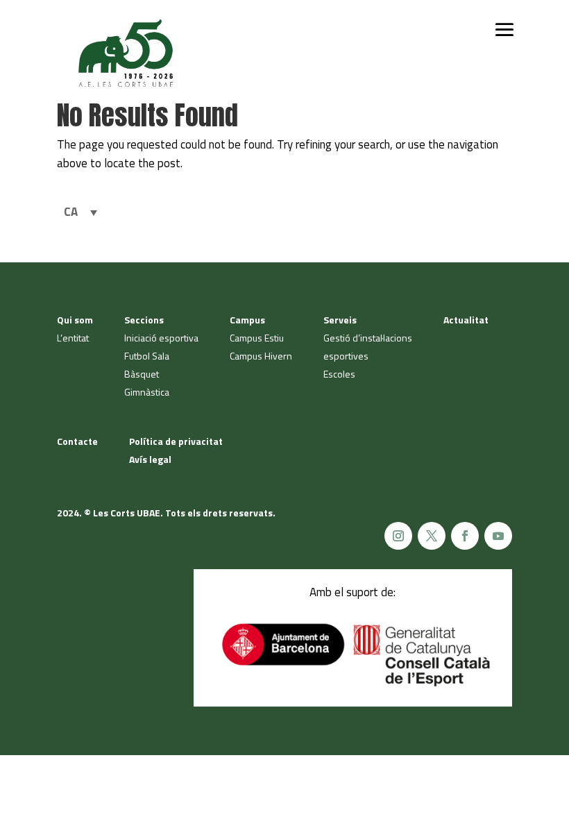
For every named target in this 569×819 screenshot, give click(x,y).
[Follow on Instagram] (398, 536)
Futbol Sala (146, 355)
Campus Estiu (257, 337)
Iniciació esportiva (161, 337)
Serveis (340, 319)
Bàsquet (141, 373)
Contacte (77, 441)
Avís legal (150, 459)
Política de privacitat (176, 441)
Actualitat (466, 319)
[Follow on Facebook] (465, 536)
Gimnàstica (146, 392)
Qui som (75, 319)
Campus (247, 319)
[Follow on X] (431, 536)
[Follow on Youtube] (498, 536)
